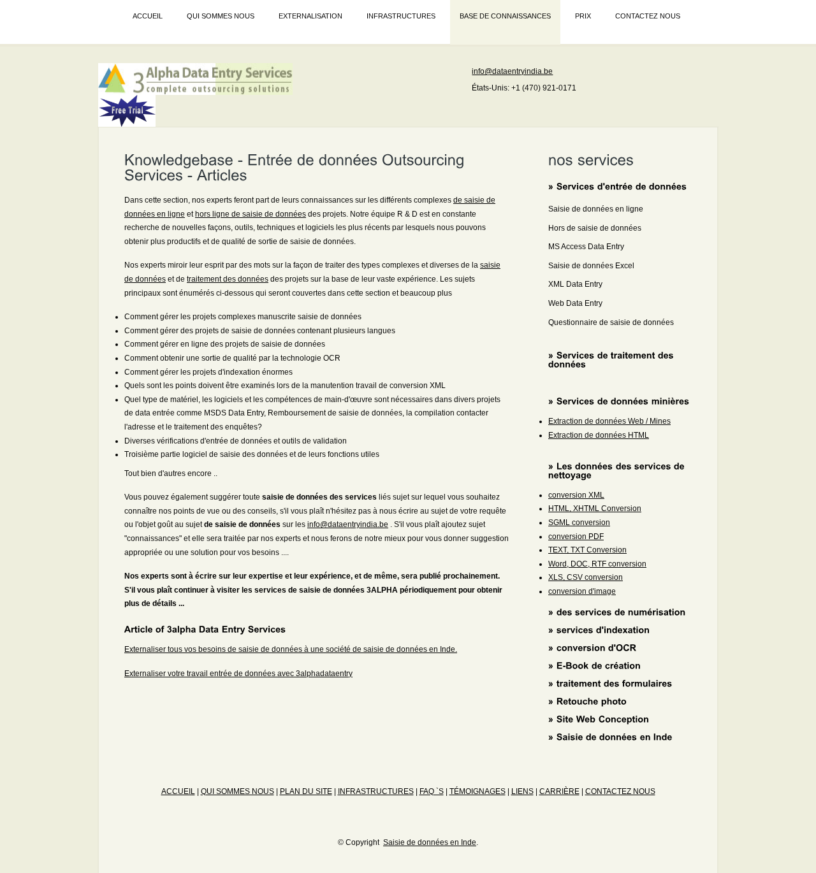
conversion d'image (582, 591)
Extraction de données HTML (598, 435)
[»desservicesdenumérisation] (617, 611)
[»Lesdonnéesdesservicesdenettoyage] (617, 469)
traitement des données (227, 279)
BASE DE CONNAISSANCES (505, 16)
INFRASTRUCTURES (401, 16)
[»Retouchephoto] (587, 701)
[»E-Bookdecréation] (594, 665)
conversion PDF (576, 536)
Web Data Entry (575, 303)
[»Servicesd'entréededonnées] (617, 186)
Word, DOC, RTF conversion (597, 563)
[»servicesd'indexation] (599, 629)
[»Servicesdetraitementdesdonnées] (612, 359)
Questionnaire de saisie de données (611, 322)
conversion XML (576, 495)
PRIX (583, 16)
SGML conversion (579, 522)
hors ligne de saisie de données (250, 214)
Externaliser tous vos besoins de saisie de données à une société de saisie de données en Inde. (290, 649)
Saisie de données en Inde (429, 842)
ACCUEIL (148, 16)
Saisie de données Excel (591, 265)
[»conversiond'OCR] (592, 647)
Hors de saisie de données (594, 228)
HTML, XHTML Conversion (594, 508)
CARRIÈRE (559, 791)
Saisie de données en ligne (595, 209)
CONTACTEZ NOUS (647, 16)
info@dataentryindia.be (512, 71)
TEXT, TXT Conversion (587, 549)
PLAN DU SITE (306, 791)
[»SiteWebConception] (599, 719)
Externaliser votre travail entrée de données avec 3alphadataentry (238, 673)
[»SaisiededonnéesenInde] (610, 737)
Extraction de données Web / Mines (609, 421)
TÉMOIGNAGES (477, 791)
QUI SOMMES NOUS (220, 16)
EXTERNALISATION (310, 16)
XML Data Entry (575, 284)
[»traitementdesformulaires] (610, 683)
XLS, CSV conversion (585, 577)
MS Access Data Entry (586, 246)
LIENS (522, 791)
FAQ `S (431, 791)
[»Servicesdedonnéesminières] (619, 401)
